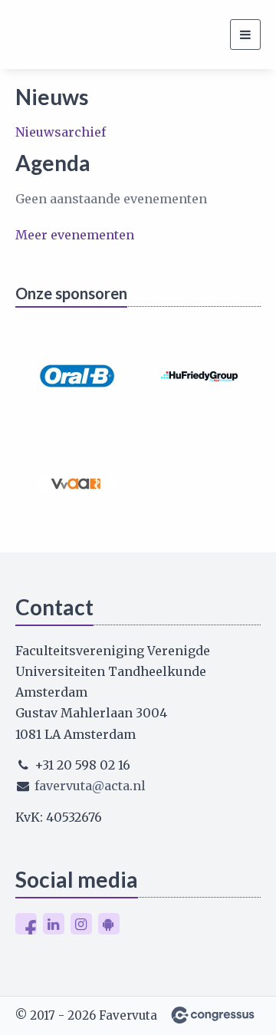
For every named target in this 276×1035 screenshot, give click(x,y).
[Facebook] (26, 923)
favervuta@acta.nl (90, 785)
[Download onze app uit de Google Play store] (109, 923)
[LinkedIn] (53, 923)
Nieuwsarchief (60, 132)
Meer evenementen (74, 234)
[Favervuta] (34, 34)
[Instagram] (81, 923)
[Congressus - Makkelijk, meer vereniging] (213, 1015)
